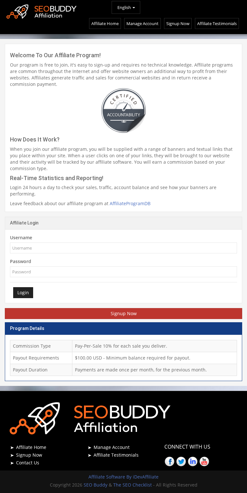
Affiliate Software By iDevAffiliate (123, 477)
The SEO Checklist (132, 485)
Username (21, 237)
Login (23, 292)
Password (20, 261)
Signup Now (124, 313)
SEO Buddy (96, 485)
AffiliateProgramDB (130, 203)
